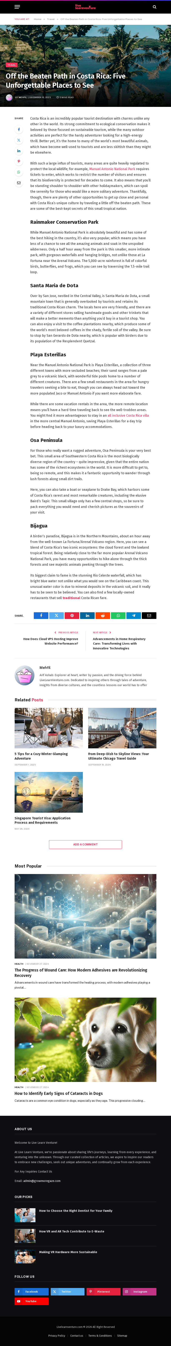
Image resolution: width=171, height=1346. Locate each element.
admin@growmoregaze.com (41, 1181)
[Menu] (17, 6)
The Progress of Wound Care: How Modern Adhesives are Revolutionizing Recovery (81, 973)
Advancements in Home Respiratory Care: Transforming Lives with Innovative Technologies (119, 643)
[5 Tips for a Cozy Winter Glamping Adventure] (49, 728)
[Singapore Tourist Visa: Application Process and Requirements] (49, 792)
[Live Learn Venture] (85, 6)
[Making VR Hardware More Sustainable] (25, 1257)
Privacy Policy (56, 1335)
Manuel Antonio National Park (112, 169)
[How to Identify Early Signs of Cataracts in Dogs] (85, 1040)
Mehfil (23, 97)
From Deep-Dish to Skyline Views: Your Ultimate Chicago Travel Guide (118, 756)
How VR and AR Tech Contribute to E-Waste (71, 1231)
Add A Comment (85, 844)
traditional (71, 598)
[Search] (154, 6)
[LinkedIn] (19, 151)
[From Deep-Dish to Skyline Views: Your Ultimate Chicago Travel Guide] (122, 728)
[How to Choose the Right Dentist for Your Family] (25, 1215)
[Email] (19, 182)
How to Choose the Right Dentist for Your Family (75, 1211)
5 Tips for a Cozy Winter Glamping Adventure (41, 756)
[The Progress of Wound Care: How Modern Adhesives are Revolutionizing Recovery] (85, 916)
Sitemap (122, 1335)
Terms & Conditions (100, 1335)
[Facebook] (19, 129)
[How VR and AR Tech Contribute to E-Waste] (25, 1236)
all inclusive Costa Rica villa (128, 415)
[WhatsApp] (19, 172)
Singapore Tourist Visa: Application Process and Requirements (42, 820)
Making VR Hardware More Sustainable (68, 1252)
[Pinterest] (19, 161)
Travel (12, 65)
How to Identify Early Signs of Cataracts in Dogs (59, 1093)
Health (19, 964)
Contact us (76, 1335)
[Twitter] (19, 140)
